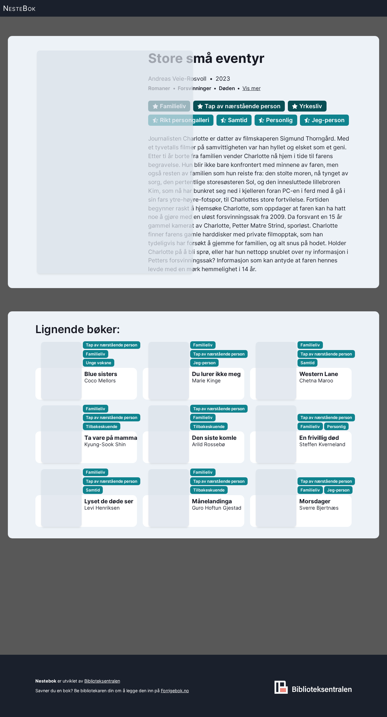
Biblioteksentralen (102, 680)
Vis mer (251, 88)
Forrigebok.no (175, 690)
